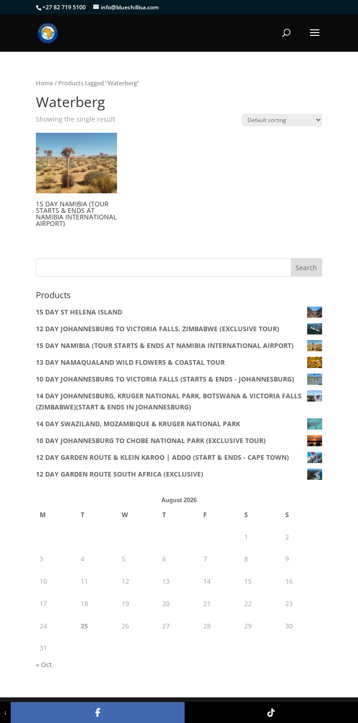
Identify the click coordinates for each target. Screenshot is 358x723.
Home (44, 83)
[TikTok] (271, 712)
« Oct (44, 664)
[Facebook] (97, 712)
